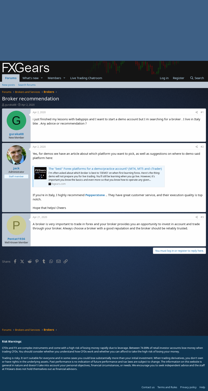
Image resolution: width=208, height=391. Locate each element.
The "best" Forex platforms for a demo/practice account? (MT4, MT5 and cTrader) (105, 168)
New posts (8, 85)
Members (54, 78)
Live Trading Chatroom (86, 78)
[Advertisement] (104, 30)
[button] (42, 78)
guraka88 (10, 104)
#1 (202, 112)
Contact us (148, 387)
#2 (202, 146)
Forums (10, 78)
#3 (202, 217)
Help (202, 387)
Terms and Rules (167, 387)
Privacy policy (188, 387)
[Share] (196, 112)
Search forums (27, 85)
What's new (31, 78)
